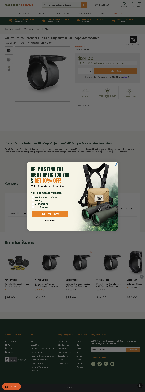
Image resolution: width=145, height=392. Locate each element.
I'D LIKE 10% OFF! (50, 214)
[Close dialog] (115, 164)
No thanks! (50, 220)
